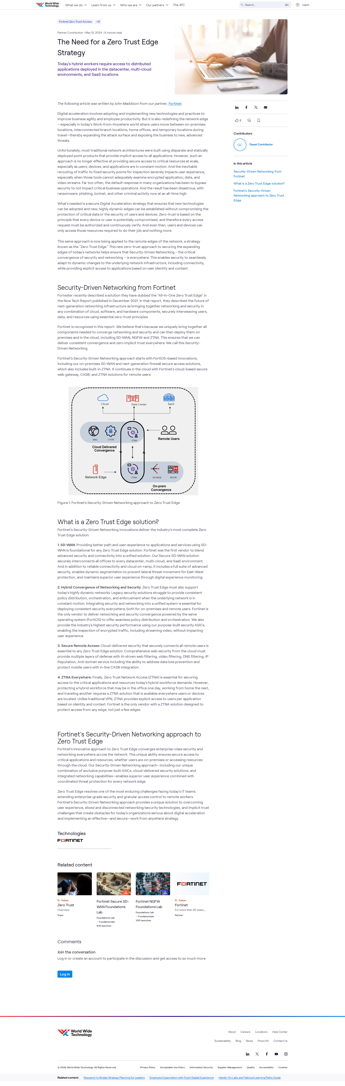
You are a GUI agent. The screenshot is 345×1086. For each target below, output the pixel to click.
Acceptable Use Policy (172, 1067)
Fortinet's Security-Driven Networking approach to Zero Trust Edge (259, 195)
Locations (261, 1031)
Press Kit (263, 1040)
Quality (251, 1067)
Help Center (280, 1031)
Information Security (201, 1067)
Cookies (283, 1067)
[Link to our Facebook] (266, 1054)
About (232, 1031)
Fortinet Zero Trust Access (75, 21)
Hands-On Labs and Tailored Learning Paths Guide (250, 1077)
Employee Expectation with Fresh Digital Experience (182, 1077)
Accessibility (266, 1067)
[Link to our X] (257, 1054)
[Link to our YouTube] (276, 1054)
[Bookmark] (127, 876)
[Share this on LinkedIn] (236, 107)
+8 (98, 21)
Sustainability (222, 1040)
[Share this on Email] (265, 107)
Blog (238, 1040)
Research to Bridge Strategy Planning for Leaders (114, 1077)
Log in (305, 4)
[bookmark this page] (258, 120)
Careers (246, 1031)
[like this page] (236, 120)
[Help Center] (297, 4)
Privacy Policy (147, 1067)
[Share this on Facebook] (246, 107)
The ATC (179, 5)
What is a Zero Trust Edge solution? (259, 183)
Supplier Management (230, 1067)
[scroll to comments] (249, 120)
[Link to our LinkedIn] (247, 1054)
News (249, 1040)
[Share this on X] (256, 107)
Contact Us (281, 1040)
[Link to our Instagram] (286, 1054)
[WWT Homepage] (47, 4)
